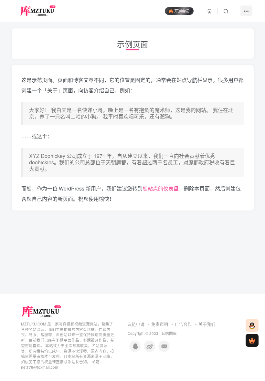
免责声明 (159, 324)
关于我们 (206, 324)
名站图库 (169, 333)
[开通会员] (252, 340)
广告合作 (183, 324)
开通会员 (182, 11)
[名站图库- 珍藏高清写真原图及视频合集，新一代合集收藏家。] (41, 311)
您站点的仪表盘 (161, 188)
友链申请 (136, 324)
